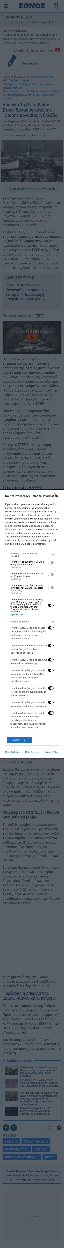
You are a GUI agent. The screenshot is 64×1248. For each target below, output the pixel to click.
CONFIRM (19, 740)
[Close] (57, 496)
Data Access (32, 752)
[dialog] (32, 624)
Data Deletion (12, 752)
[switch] (51, 562)
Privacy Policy (51, 752)
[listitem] (32, 554)
